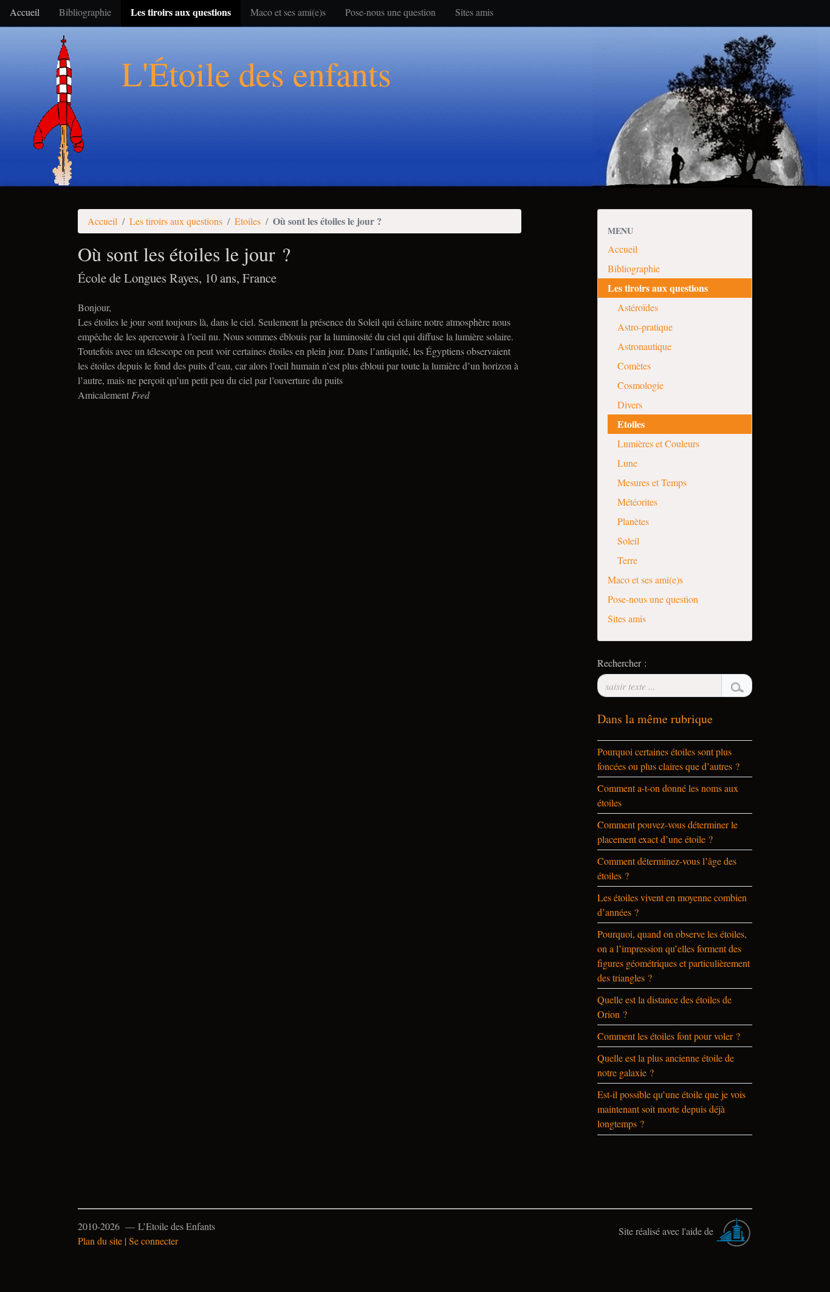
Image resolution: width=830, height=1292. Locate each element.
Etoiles (248, 221)
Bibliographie (634, 268)
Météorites (637, 501)
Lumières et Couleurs (658, 443)
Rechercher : (622, 662)
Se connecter (153, 1240)
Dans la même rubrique (655, 718)
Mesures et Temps (652, 482)
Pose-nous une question (653, 599)
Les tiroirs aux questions (175, 221)
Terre (627, 560)
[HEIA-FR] (734, 1231)
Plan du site (100, 1240)
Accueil (102, 221)
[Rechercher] (736, 685)
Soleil (628, 540)
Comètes (634, 365)
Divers (629, 404)
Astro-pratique (645, 326)
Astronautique (644, 346)
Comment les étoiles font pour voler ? (668, 1035)
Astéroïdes (637, 307)
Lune (627, 462)
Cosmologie (640, 385)
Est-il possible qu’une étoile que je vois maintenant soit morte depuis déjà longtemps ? (671, 1109)
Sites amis (627, 618)
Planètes (633, 521)
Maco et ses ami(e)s (645, 579)
